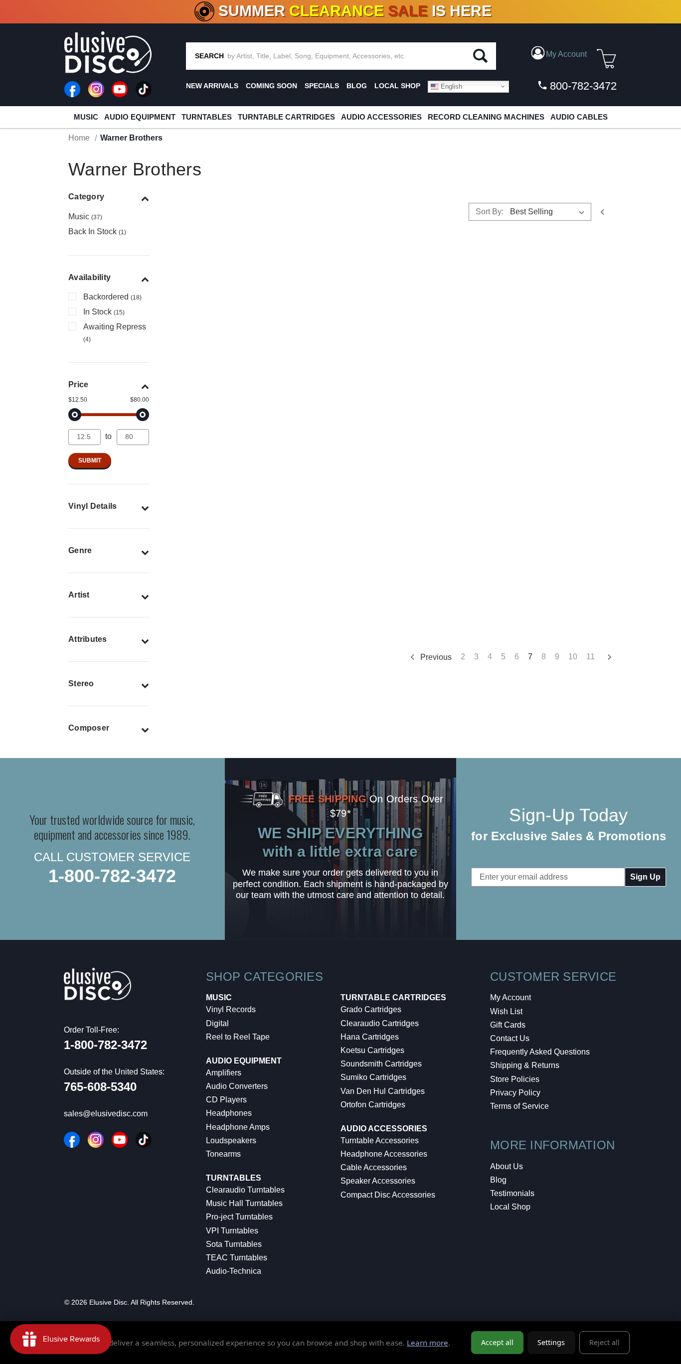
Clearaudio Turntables (245, 1190)
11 (590, 656)
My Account (510, 997)
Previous (435, 656)
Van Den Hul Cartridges (382, 1091)
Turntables (206, 117)
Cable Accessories (373, 1167)
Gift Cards (507, 1025)
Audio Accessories (381, 117)
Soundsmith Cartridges (381, 1064)
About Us (506, 1166)
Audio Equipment (139, 117)
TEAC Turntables (236, 1257)
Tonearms (223, 1154)
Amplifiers (223, 1072)
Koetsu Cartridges (372, 1050)
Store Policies (514, 1079)
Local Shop (510, 1207)
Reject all (604, 1342)
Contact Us (509, 1038)
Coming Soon (271, 86)
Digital (217, 1023)
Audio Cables (579, 117)
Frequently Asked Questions (540, 1052)
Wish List (506, 1011)
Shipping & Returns (524, 1065)
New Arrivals (212, 86)
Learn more (427, 1343)
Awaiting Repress (114, 332)
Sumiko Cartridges (373, 1077)
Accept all (497, 1342)
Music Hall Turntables (244, 1203)
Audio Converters (237, 1086)
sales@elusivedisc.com (106, 1113)
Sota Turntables (234, 1244)
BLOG (356, 86)
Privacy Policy (515, 1092)
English (450, 86)
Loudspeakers (231, 1140)
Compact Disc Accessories (387, 1195)
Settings (551, 1342)
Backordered (112, 297)
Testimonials (512, 1193)
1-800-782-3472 (112, 876)
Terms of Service (519, 1106)
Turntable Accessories (379, 1140)
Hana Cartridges (369, 1037)
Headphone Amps (238, 1127)
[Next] (606, 657)
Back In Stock (97, 231)
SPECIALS (322, 86)
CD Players (226, 1099)
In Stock (104, 311)
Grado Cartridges (370, 1009)
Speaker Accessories (377, 1181)
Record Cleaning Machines (486, 117)
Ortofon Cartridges (372, 1104)
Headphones (229, 1113)
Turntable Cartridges (286, 117)
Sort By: (490, 211)
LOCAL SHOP (397, 86)
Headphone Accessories (383, 1154)
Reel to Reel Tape (238, 1037)
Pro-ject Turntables (239, 1216)
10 (572, 656)
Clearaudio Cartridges (379, 1023)
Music (86, 117)
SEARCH (209, 56)
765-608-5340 (100, 1086)
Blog (498, 1180)
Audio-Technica (233, 1271)
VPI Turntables (232, 1230)
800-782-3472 (582, 86)
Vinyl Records (231, 1009)
